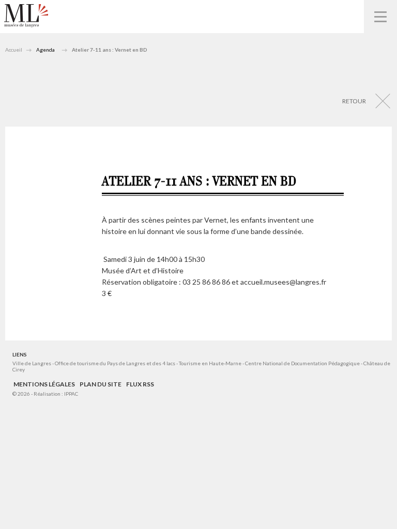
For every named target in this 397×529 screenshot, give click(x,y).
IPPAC (71, 394)
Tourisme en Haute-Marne (210, 363)
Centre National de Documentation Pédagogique (302, 363)
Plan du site (100, 384)
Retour (354, 101)
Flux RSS (140, 384)
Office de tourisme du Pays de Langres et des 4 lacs (115, 363)
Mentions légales (44, 384)
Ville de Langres (31, 363)
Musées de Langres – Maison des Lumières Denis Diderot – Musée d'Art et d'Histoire (26, 15)
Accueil (13, 49)
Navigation (380, 16)
